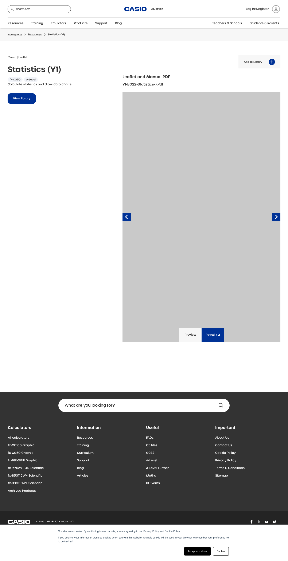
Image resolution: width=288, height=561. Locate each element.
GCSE (150, 453)
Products (81, 23)
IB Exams (153, 483)
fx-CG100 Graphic (21, 445)
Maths (151, 476)
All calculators (19, 438)
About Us (222, 438)
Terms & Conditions (230, 468)
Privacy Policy (225, 460)
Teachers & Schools (227, 23)
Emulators (58, 23)
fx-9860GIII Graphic (23, 460)
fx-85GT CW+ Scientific (25, 476)
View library (21, 98)
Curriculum (85, 453)
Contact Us (223, 445)
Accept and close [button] (197, 551)
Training (37, 23)
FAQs (149, 438)
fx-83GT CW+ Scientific (25, 483)
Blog (118, 23)
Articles (82, 476)
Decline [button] (221, 551)
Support (101, 23)
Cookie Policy (225, 453)
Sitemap (221, 476)
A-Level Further (157, 468)
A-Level (151, 460)
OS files (151, 445)
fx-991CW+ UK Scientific (26, 468)
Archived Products (22, 491)
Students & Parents (264, 23)
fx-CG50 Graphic (20, 453)
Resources (15, 23)
